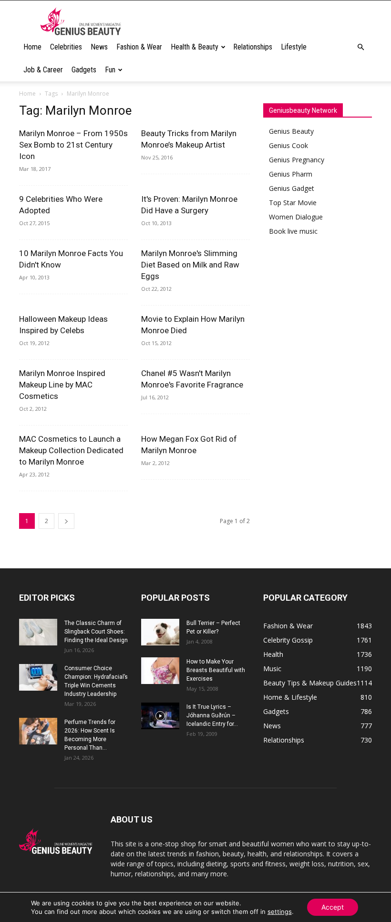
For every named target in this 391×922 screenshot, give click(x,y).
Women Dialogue (296, 216)
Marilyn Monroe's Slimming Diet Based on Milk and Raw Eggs (190, 264)
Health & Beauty (194, 46)
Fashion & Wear (139, 46)
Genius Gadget (291, 188)
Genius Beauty (291, 131)
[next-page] (66, 521)
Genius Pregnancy (296, 159)
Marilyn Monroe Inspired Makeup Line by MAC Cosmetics (62, 384)
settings (280, 911)
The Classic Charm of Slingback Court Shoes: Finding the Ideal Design (96, 632)
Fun (110, 69)
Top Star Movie (293, 202)
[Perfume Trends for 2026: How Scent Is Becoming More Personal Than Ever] (38, 731)
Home (32, 46)
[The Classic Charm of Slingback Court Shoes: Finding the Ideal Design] (38, 632)
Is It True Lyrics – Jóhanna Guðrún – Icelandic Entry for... (212, 715)
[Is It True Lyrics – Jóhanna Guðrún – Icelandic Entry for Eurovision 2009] (160, 716)
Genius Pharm (290, 173)
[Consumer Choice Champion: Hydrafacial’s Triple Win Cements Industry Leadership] (38, 677)
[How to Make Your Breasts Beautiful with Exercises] (160, 670)
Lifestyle (294, 46)
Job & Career (43, 69)
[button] (360, 47)
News (99, 46)
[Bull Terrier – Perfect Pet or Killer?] (160, 632)
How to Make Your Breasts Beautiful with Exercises (215, 670)
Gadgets (84, 69)
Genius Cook (288, 145)
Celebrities (66, 46)
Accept (332, 907)
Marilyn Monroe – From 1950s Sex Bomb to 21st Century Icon (73, 145)
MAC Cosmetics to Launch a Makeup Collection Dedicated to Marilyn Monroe (71, 450)
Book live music (293, 231)
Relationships (252, 46)
